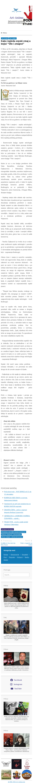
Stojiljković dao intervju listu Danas (8, 542)
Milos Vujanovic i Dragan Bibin (12, 534)
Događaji (25, 555)
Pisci (5, 557)
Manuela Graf (7, 532)
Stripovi (20, 557)
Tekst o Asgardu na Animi (26, 542)
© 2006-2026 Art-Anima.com (16, 782)
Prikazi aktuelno (8, 529)
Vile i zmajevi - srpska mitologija (12, 537)
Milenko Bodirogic (19, 532)
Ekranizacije (15, 555)
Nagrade (12, 557)
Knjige (6, 555)
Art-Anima (16, 17)
